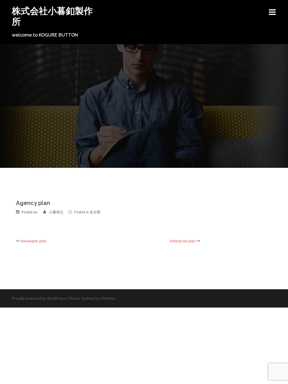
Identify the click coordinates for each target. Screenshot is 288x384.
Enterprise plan (182, 240)
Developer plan (33, 240)
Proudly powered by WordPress (39, 298)
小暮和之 (56, 212)
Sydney (88, 298)
